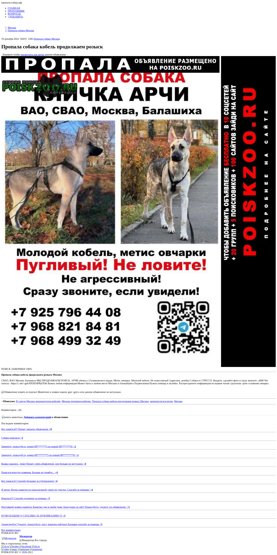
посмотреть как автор (32, 54)
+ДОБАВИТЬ (15, 16)
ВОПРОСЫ (14, 13)
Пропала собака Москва (47, 38)
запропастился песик (161, 401)
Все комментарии (11, 530)
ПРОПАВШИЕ (16, 11)
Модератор (25, 536)
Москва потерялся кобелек (76, 401)
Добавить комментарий (37, 417)
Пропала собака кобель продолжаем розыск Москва (120, 401)
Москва (178, 401)
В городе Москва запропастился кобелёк (38, 401)
